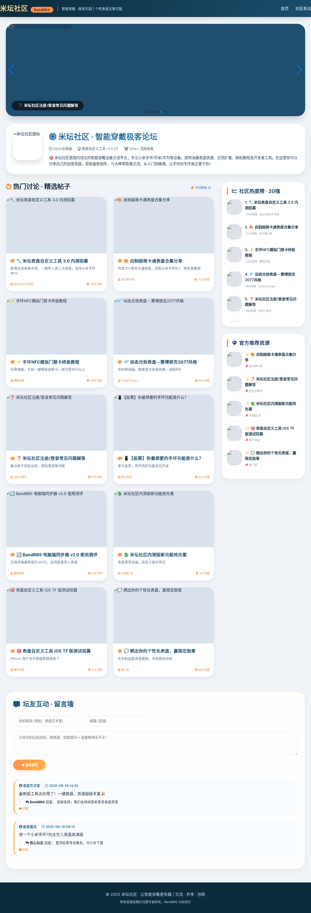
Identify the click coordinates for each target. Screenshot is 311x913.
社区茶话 (303, 8)
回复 (25, 808)
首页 (285, 8)
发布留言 (31, 765)
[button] (146, 112)
